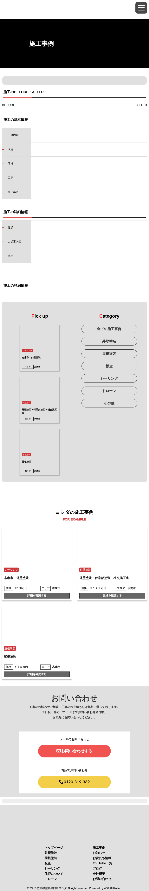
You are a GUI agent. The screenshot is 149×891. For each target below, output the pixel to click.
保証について (54, 873)
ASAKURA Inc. (113, 888)
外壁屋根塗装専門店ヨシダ (50, 888)
